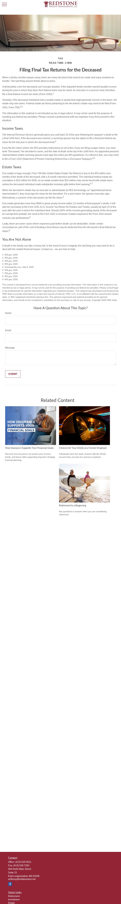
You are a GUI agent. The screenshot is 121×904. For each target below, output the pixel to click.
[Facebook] (10, 884)
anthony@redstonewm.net (22, 879)
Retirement (14, 896)
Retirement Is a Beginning (72, 505)
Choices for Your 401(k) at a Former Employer (83, 448)
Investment (13, 899)
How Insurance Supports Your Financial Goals (29, 448)
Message (10, 347)
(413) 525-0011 (23, 862)
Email (8, 330)
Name (8, 313)
